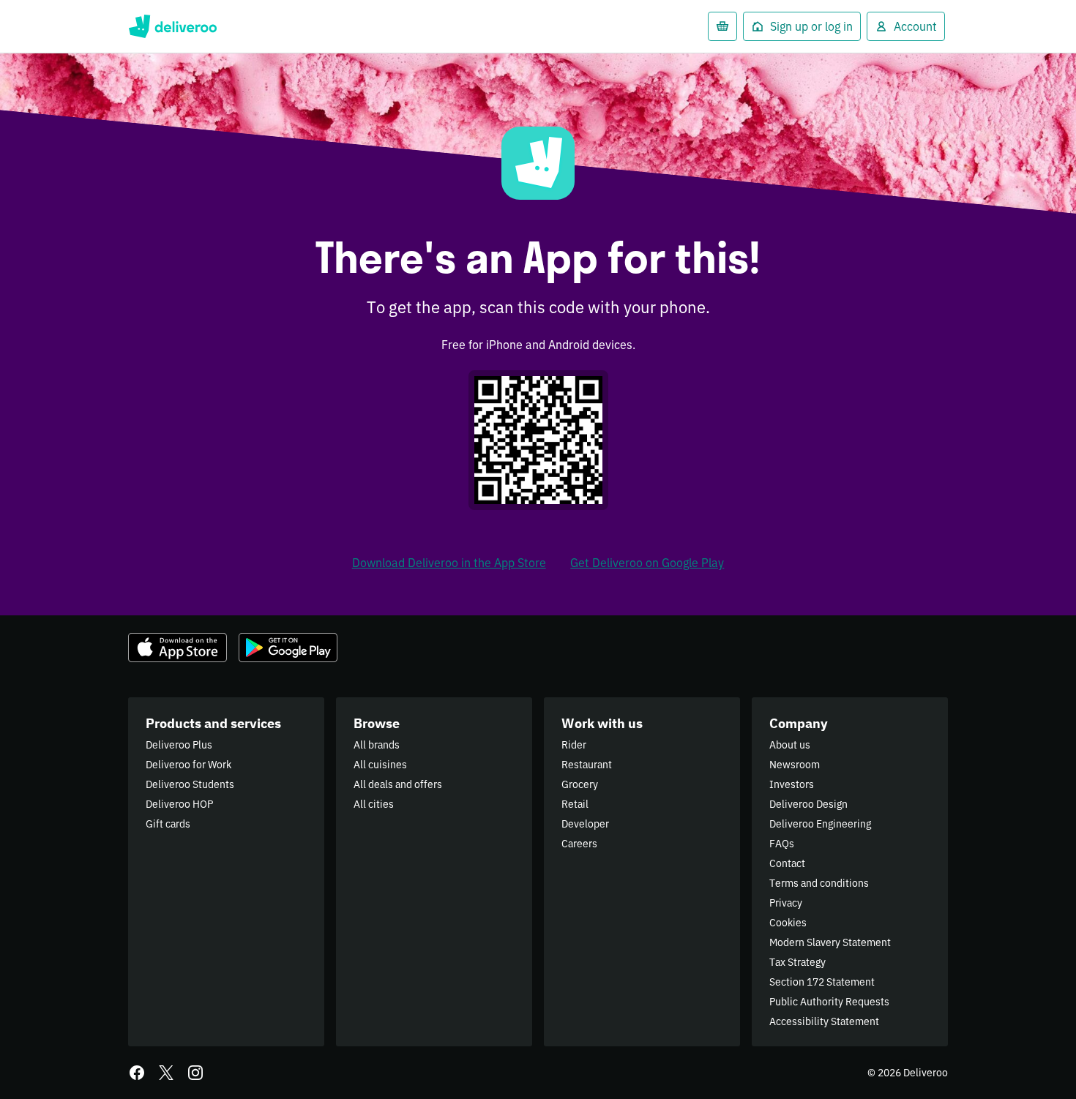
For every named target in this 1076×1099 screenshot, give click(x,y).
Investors (791, 784)
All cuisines (380, 764)
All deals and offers (398, 784)
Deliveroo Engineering (820, 823)
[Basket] (722, 26)
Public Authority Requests (829, 1001)
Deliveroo (172, 26)
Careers (579, 843)
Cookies (788, 922)
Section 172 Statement (822, 982)
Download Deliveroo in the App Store (449, 562)
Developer (585, 823)
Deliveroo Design (808, 804)
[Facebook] (137, 1072)
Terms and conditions (819, 883)
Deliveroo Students (190, 784)
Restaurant (586, 764)
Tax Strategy (797, 962)
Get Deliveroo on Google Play (647, 562)
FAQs (781, 843)
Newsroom (794, 764)
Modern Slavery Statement (830, 942)
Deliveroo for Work (188, 764)
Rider (573, 744)
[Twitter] (166, 1072)
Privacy (785, 902)
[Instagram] (195, 1072)
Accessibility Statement (824, 1021)
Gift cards (168, 823)
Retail (575, 804)
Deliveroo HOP (179, 804)
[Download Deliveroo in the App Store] (177, 647)
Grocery (579, 784)
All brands (377, 744)
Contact (787, 863)
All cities (374, 804)
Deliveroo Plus (179, 744)
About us (789, 744)
